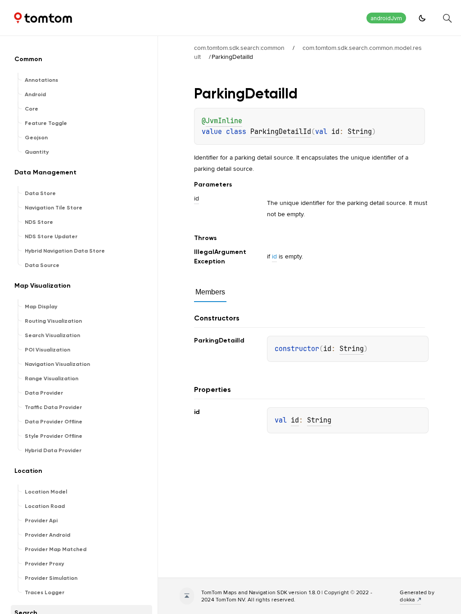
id (274, 256)
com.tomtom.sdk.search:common (239, 47)
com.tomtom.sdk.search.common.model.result (308, 52)
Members (210, 292)
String (360, 131)
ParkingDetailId (280, 131)
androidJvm (386, 18)
